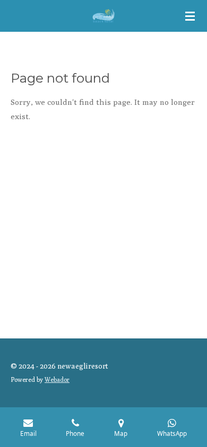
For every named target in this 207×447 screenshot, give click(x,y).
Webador (57, 379)
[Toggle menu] (190, 15)
